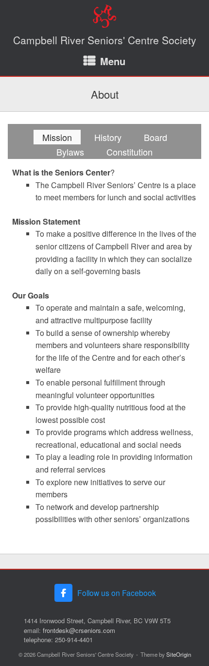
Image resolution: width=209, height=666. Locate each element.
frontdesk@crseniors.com (79, 630)
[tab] (57, 137)
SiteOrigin (178, 654)
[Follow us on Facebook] (63, 593)
